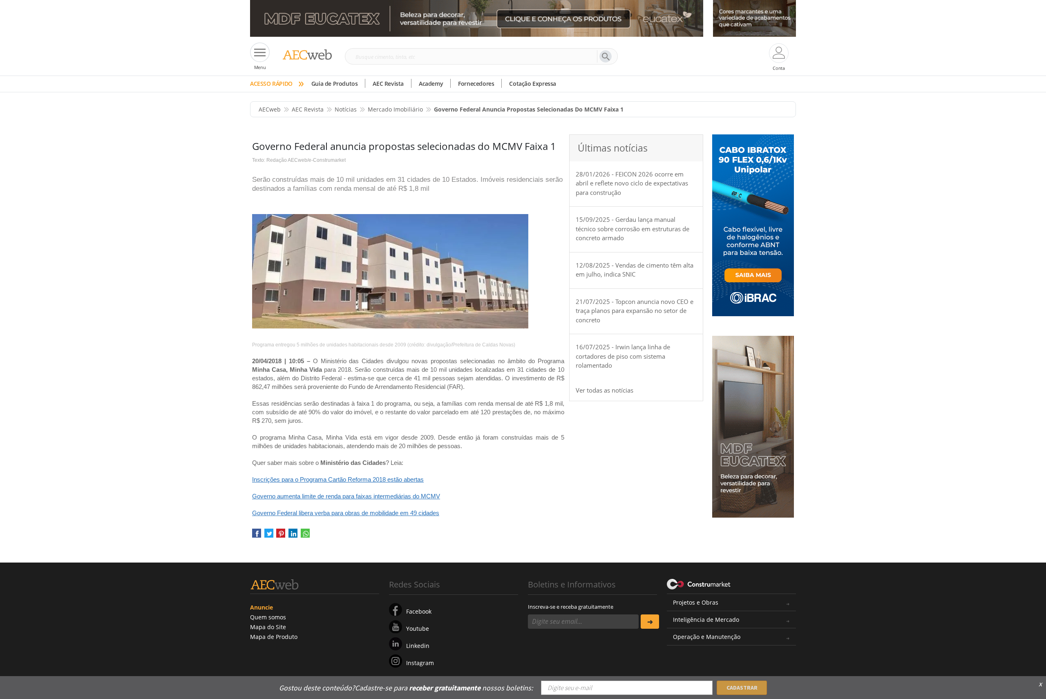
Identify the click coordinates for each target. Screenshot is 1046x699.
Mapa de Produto (273, 637)
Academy (431, 83)
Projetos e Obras (695, 602)
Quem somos (268, 617)
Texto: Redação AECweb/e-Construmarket (299, 160)
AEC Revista (388, 83)
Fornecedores (476, 83)
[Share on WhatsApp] (305, 535)
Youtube (417, 628)
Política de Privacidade (713, 681)
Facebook (418, 611)
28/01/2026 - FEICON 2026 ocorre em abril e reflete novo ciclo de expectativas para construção (632, 183)
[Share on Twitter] (268, 535)
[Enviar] (650, 621)
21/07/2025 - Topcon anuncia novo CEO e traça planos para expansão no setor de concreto (634, 310)
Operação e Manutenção (706, 637)
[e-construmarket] (699, 583)
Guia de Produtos (334, 83)
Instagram (420, 663)
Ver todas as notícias (604, 390)
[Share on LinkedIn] (292, 535)
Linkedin (417, 646)
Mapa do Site (268, 627)
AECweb (270, 109)
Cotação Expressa (532, 83)
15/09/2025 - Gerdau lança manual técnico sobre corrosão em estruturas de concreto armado (632, 228)
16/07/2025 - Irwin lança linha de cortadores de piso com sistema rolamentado (623, 356)
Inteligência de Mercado (706, 619)
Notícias (346, 109)
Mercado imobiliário (395, 109)
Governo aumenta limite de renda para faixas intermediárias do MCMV (346, 496)
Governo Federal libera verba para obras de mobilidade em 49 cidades (345, 512)
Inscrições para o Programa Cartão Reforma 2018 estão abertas (338, 479)
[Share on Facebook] (256, 535)
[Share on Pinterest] (280, 535)
